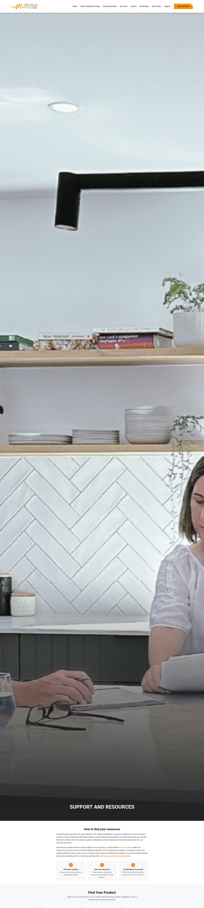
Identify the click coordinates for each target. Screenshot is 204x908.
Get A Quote (156, 6)
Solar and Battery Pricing (90, 6)
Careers (133, 6)
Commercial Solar (110, 6)
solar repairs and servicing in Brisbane (115, 856)
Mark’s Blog (144, 6)
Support (167, 6)
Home (75, 6)
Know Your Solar (125, 847)
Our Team (123, 6)
